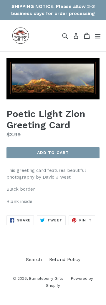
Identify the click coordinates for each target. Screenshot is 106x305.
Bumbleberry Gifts (46, 278)
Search (34, 259)
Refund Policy (64, 259)
